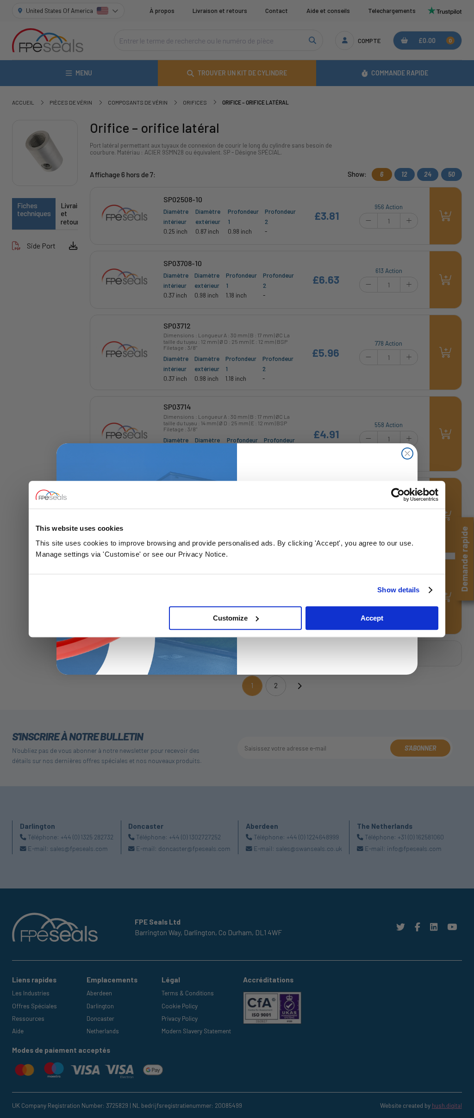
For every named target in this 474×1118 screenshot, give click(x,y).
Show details (398, 590)
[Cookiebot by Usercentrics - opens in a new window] (397, 495)
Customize (230, 618)
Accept (372, 618)
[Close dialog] (407, 453)
